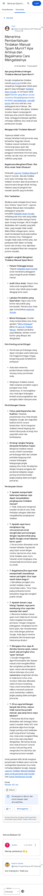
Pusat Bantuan (7, 10)
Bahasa (9, 888)
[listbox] (12, 891)
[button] (4, 3)
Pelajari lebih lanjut (29, 819)
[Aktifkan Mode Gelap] (23, 891)
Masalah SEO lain (11, 785)
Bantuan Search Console (16, 3)
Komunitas (20, 10)
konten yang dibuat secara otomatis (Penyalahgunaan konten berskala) (19, 98)
